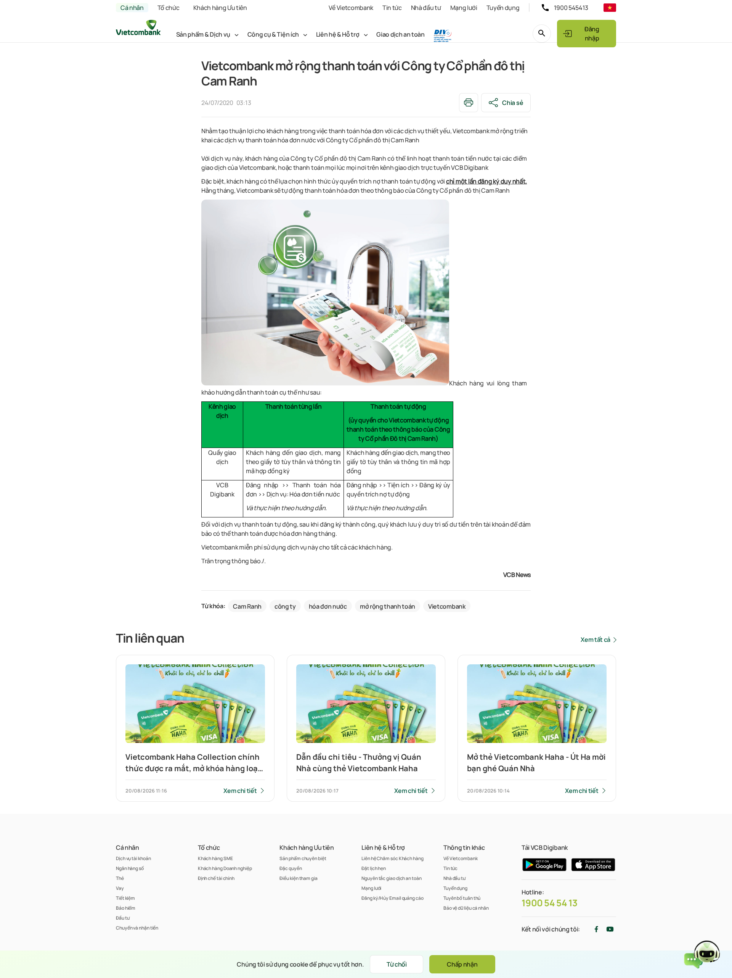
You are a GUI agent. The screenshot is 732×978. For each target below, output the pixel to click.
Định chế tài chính (216, 878)
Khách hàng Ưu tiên (220, 7)
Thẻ (120, 878)
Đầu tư (122, 918)
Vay (120, 888)
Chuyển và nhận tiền (137, 928)
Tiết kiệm (125, 898)
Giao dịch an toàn (400, 34)
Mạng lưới (463, 7)
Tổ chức (168, 7)
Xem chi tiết (240, 790)
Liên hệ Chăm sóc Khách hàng (392, 858)
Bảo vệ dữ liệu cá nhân (466, 908)
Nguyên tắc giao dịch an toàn (391, 878)
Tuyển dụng (503, 7)
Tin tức (392, 7)
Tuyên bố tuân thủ (461, 898)
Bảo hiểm (125, 908)
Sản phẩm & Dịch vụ (203, 34)
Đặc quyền (290, 868)
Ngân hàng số (130, 868)
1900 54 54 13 (550, 903)
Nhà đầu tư (426, 7)
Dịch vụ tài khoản (133, 858)
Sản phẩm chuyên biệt (302, 858)
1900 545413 (571, 7)
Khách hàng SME (215, 858)
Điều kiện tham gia (298, 878)
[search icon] (542, 33)
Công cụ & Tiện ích (273, 34)
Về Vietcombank (351, 7)
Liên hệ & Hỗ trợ (338, 34)
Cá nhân (132, 7)
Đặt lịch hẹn (373, 868)
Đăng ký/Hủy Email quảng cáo (392, 898)
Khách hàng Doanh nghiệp (225, 868)
